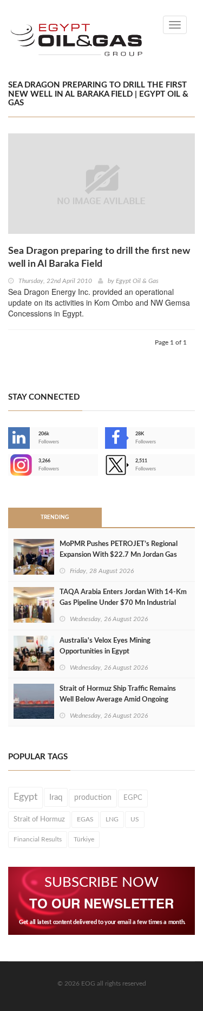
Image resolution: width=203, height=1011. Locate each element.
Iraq (55, 797)
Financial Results (38, 839)
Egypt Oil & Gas (137, 281)
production (93, 797)
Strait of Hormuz (39, 819)
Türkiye (84, 839)
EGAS (85, 819)
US (134, 819)
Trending (55, 517)
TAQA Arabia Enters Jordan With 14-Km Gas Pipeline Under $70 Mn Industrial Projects (123, 603)
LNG (112, 819)
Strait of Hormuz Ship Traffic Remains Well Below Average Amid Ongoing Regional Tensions (118, 699)
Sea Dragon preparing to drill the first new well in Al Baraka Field (99, 257)
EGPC (132, 797)
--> (9, 465)
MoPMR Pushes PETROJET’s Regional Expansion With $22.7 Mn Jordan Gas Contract (119, 555)
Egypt (25, 797)
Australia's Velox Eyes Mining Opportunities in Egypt (105, 646)
